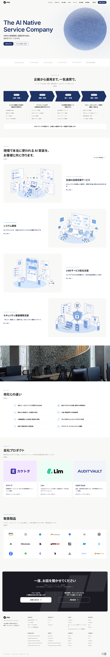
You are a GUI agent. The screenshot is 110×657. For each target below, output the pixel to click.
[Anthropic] (11, 544)
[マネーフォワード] (99, 553)
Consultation (50, 640)
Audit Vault (50, 624)
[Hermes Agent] (40, 544)
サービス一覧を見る (98, 157)
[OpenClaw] (55, 544)
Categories (70, 620)
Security (69, 643)
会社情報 (81, 2)
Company (70, 633)
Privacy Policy (15, 654)
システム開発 (30, 622)
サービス (50, 2)
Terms (27, 654)
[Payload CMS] (55, 553)
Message (69, 638)
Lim (48, 622)
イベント (75, 2)
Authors (89, 627)
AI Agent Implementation (33, 638)
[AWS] (11, 534)
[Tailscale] (84, 534)
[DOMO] (99, 544)
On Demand (50, 638)
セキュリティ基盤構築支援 (33, 627)
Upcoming (50, 635)
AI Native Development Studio (34, 635)
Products (50, 617)
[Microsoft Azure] (40, 534)
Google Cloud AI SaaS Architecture (35, 643)
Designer (90, 645)
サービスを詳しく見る (21, 44)
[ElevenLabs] (25, 544)
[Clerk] (40, 553)
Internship (90, 640)
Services (30, 617)
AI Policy (70, 645)
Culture (89, 635)
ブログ (69, 2)
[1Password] (69, 534)
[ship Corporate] (7, 2)
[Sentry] (69, 553)
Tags (89, 624)
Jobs (89, 638)
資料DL (94, 2)
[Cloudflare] (55, 534)
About (69, 635)
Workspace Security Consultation (54, 645)
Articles (89, 620)
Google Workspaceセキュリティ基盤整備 (76, 629)
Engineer (90, 643)
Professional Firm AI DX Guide (34, 645)
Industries (70, 622)
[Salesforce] (84, 544)
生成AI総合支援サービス (32, 620)
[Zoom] (11, 553)
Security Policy (22, 654)
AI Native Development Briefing (54, 643)
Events (50, 633)
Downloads (31, 633)
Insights (90, 617)
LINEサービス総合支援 (32, 624)
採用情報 (87, 2)
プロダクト (57, 2)
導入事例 (64, 2)
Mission (69, 640)
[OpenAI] (99, 534)
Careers (90, 633)
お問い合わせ (102, 2)
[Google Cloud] (25, 534)
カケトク (49, 620)
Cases (69, 617)
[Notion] (69, 544)
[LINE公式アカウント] (25, 553)
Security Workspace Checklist (34, 640)
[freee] (84, 553)
